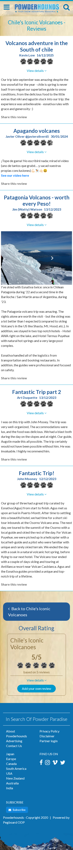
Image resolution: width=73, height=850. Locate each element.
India (9, 788)
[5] (20, 665)
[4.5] (23, 143)
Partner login (49, 741)
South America (16, 768)
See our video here (15, 175)
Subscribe (19, 809)
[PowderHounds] (37, 6)
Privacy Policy (49, 731)
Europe (11, 759)
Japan (10, 754)
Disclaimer (47, 736)
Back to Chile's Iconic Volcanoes (29, 611)
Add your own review (36, 688)
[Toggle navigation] (6, 7)
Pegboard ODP (14, 822)
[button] (36, 680)
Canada (11, 764)
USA (9, 773)
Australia (12, 783)
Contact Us (14, 746)
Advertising (14, 741)
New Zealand (15, 778)
